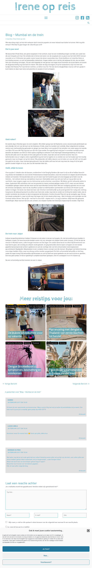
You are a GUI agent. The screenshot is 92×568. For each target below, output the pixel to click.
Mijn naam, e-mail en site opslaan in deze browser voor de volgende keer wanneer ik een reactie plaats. (43, 522)
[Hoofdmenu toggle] (46, 18)
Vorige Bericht (10, 384)
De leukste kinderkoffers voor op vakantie (25, 334)
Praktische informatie (55, 306)
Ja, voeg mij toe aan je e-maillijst (18, 527)
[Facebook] (82, 18)
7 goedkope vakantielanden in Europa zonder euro (65, 371)
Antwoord (82, 414)
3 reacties (9, 39)
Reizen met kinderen (34, 306)
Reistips (22, 306)
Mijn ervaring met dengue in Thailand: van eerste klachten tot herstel (66, 333)
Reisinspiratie (52, 343)
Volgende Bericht (81, 384)
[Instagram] (77, 18)
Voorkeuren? (46, 562)
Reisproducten (11, 306)
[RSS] (88, 18)
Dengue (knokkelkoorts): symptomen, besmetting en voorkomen (24, 370)
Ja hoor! (46, 549)
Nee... (46, 555)
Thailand (77, 306)
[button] (88, 530)
